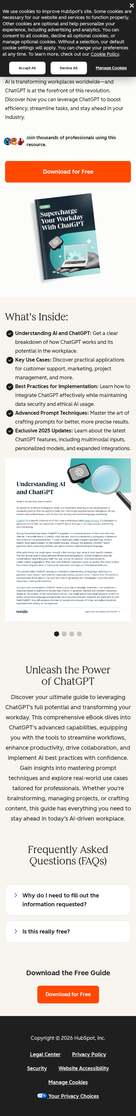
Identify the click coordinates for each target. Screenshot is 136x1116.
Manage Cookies (111, 67)
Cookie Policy (105, 54)
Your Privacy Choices (73, 1096)
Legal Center (45, 1054)
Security (37, 1068)
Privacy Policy (89, 1054)
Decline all (68, 68)
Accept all (27, 68)
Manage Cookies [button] (68, 1082)
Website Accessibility (84, 1068)
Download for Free (68, 171)
